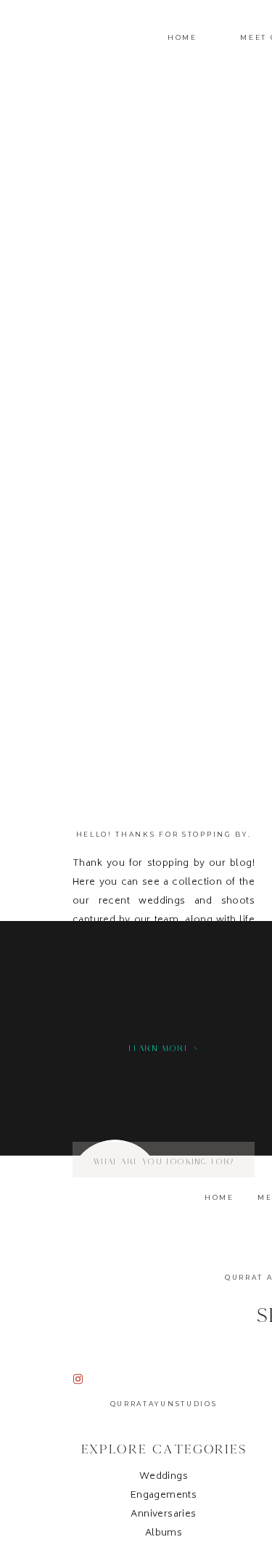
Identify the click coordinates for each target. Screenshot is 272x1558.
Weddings (163, 1477)
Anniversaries (163, 1514)
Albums (163, 1533)
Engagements (164, 1496)
